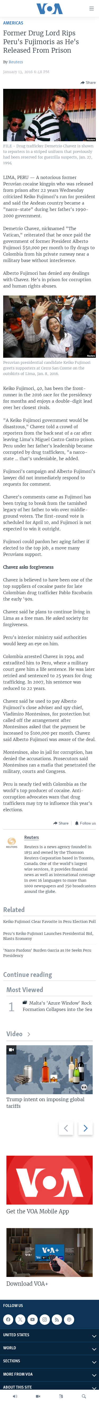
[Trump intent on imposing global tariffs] (49, 1069)
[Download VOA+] (49, 1252)
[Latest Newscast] (15, 1396)
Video (14, 1034)
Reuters (16, 62)
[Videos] (38, 1396)
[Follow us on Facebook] (8, 1320)
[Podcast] (69, 1320)
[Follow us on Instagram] (45, 1320)
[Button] (88, 83)
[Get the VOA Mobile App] (49, 1180)
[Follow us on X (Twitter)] (20, 1320)
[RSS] (57, 1320)
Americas (13, 23)
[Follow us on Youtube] (32, 1320)
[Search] (84, 1396)
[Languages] (61, 1396)
